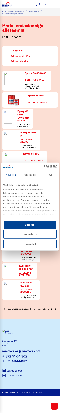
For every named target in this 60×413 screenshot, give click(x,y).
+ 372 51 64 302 (14, 356)
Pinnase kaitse (34, 11)
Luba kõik (30, 224)
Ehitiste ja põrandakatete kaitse (13, 11)
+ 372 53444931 (15, 361)
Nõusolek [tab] (11, 174)
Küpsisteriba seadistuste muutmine (29, 392)
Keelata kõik (30, 243)
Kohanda (28, 234)
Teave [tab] (49, 174)
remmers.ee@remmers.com (21, 351)
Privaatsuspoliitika (8, 392)
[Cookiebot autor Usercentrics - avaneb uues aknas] (44, 167)
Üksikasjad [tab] (30, 174)
